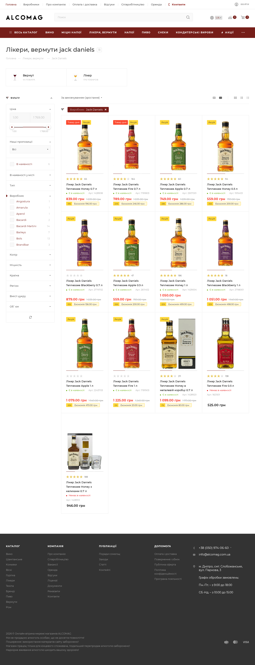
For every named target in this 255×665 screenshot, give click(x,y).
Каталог (13, 546)
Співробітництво (58, 559)
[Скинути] (30, 317)
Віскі (9, 569)
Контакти (53, 596)
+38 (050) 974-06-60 (214, 547)
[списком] (241, 98)
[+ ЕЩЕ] (243, 32)
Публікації (107, 546)
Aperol (20, 213)
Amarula (22, 207)
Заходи (103, 559)
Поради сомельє (109, 553)
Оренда (52, 569)
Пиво (9, 596)
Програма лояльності (168, 578)
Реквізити (54, 591)
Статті (102, 564)
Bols (19, 238)
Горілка (10, 575)
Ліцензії (52, 580)
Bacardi (21, 220)
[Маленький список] (214, 98)
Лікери (10, 580)
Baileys (21, 232)
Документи (55, 585)
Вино (9, 553)
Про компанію (57, 553)
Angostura (23, 201)
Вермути (11, 601)
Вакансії (53, 564)
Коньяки (11, 564)
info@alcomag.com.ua (214, 554)
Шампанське (14, 559)
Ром (8, 607)
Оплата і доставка (165, 553)
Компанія (56, 546)
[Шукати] (188, 17)
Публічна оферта (165, 564)
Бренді (10, 591)
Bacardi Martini (26, 226)
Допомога (162, 546)
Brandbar (22, 244)
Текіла (10, 585)
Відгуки (52, 575)
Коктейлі (104, 569)
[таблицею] (247, 98)
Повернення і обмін (166, 559)
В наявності (24, 164)
